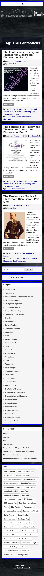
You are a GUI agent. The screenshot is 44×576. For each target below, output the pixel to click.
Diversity (20, 487)
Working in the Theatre (14, 421)
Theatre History (11, 403)
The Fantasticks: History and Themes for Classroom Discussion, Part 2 (21, 129)
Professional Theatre (31, 511)
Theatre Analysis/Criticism (15, 392)
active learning (9, 471)
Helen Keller (30, 487)
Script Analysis (10, 367)
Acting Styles (10, 289)
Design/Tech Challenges (14, 314)
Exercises (8, 318)
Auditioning (9, 293)
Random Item (17, 277)
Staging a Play (23, 519)
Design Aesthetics (31, 479)
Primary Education (12, 350)
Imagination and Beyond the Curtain (17, 448)
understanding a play (29, 543)
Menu (23, 3)
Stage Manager (9, 519)
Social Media (23, 515)
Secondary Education (13, 371)
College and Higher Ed (13, 304)
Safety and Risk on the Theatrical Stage (18, 451)
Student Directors (10, 523)
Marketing (9, 332)
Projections (9, 357)
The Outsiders (8, 444)
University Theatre (11, 551)
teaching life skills (28, 527)
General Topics (11, 325)
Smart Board (9, 375)
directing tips (9, 487)
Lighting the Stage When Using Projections (20, 458)
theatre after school (29, 531)
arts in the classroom (26, 471)
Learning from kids (11, 491)
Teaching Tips (29, 112)
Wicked (6, 437)
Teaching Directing (11, 527)
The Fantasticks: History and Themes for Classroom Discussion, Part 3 (21, 55)
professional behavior (12, 511)
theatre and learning (12, 535)
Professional (10, 353)
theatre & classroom (11, 531)
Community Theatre (12, 307)
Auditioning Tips (22, 475)
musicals (15, 258)
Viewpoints (24, 551)
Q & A (7, 360)
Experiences (9, 321)
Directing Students (11, 483)
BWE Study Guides (12, 300)
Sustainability (10, 382)
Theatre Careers (11, 399)
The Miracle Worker (11, 543)
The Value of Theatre (13, 389)
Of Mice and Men (10, 503)
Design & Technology (13, 311)
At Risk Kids (8, 475)
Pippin (6, 507)
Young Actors (23, 555)
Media (7, 336)
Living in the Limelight (12, 455)
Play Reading (16, 507)
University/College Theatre (14, 547)
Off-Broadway (25, 258)
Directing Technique (28, 483)
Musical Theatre (15, 112)
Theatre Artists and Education (16, 396)
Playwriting (9, 346)
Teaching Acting (26, 523)
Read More (9, 104)
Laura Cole (11, 64)
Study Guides (10, 378)
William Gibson (10, 555)
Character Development (13, 479)
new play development (12, 499)
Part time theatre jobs (27, 503)
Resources (9, 364)
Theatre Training (11, 410)
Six (4, 441)
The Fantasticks (18, 117)
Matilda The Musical (11, 495)
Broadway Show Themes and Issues (19, 296)
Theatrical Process (12, 414)
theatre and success (30, 535)
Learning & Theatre (12, 328)
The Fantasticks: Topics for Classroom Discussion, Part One (21, 199)
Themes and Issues (11, 114)
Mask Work (25, 491)
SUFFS (5, 434)
